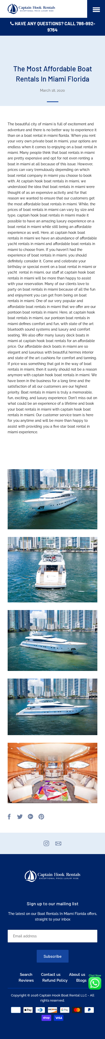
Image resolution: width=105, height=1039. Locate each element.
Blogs (81, 980)
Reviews (26, 980)
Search (26, 974)
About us (77, 974)
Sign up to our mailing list (52, 903)
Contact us (50, 974)
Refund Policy (55, 980)
